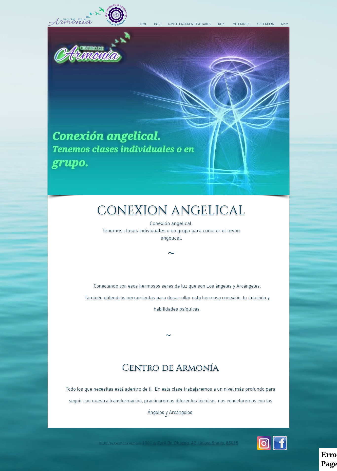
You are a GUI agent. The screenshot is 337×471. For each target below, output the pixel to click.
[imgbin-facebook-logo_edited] (280, 443)
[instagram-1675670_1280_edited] (264, 443)
